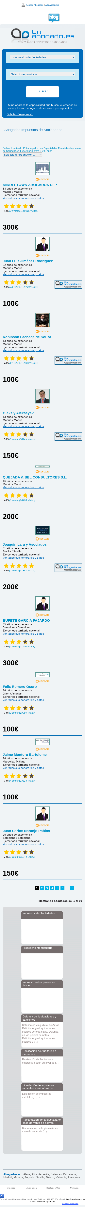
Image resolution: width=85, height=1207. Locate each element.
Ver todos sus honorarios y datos (23, 198)
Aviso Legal (31, 1188)
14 (72, 888)
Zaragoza (74, 1177)
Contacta (74, 1188)
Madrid (7, 1177)
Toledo (50, 1177)
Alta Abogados (52, 5)
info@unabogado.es (75, 1199)
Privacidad (10, 1188)
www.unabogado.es (46, 1201)
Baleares (56, 1174)
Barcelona (69, 1174)
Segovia (30, 1177)
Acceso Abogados (34, 5)
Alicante (37, 1174)
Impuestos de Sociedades (39, 913)
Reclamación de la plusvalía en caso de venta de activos (42, 1121)
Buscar (42, 91)
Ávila (46, 1174)
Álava (26, 1174)
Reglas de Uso (53, 1188)
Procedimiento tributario (37, 947)
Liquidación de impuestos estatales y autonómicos (38, 1087)
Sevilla (40, 1177)
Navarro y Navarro (70, 1203)
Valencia (61, 1177)
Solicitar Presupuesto (20, 114)
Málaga (18, 1177)
